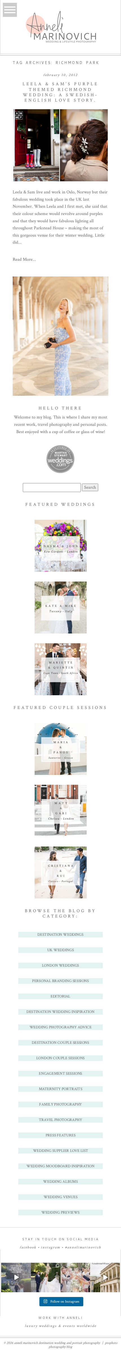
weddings (48, 1326)
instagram (50, 1247)
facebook (28, 1247)
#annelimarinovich (83, 1247)
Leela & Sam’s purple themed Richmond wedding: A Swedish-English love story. (60, 92)
